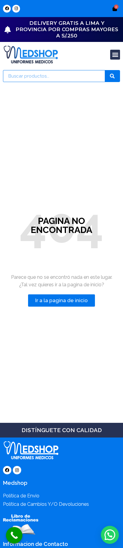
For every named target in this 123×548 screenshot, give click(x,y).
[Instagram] (16, 9)
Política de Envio (21, 496)
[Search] (112, 76)
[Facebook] (7, 9)
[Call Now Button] (14, 535)
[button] (115, 55)
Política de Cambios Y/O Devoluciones (46, 504)
